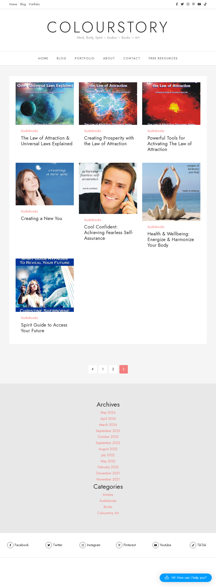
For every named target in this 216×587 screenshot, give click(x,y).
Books (108, 506)
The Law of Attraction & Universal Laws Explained (46, 141)
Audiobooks (29, 130)
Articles (108, 494)
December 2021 (108, 473)
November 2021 (108, 479)
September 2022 (108, 442)
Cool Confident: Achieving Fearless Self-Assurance (108, 232)
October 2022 (108, 436)
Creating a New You (41, 218)
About (109, 58)
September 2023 (108, 430)
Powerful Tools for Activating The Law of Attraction (169, 144)
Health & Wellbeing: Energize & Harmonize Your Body (170, 239)
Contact (131, 58)
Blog (23, 4)
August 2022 (108, 449)
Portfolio (34, 4)
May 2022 (108, 461)
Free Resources (163, 58)
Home (13, 4)
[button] (186, 578)
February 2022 (108, 467)
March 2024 (108, 424)
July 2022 (108, 455)
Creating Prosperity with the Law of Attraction (109, 141)
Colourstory (108, 27)
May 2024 (108, 412)
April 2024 (108, 418)
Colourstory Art (108, 513)
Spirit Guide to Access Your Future (44, 328)
